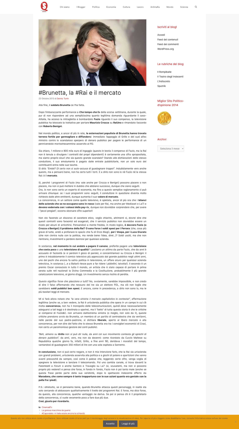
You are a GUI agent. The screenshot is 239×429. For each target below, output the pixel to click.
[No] (235, 421)
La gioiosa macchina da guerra (56, 410)
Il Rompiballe (164, 72)
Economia (111, 7)
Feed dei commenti (168, 44)
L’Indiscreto (163, 81)
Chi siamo (65, 7)
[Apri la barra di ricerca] (195, 7)
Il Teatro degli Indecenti (170, 76)
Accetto (110, 423)
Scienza (184, 7)
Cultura (126, 7)
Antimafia (155, 7)
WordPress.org (165, 49)
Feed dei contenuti (167, 39)
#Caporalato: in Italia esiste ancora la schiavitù (63, 413)
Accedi (161, 34)
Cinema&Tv (47, 407)
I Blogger (80, 7)
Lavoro (140, 7)
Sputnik (161, 86)
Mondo (170, 7)
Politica (95, 7)
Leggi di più (128, 423)
